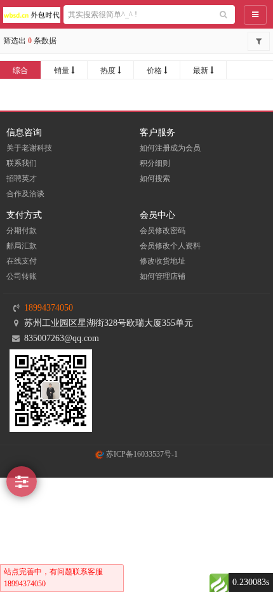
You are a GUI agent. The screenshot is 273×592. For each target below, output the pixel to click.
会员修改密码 (162, 230)
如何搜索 (155, 178)
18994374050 (48, 308)
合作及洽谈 (25, 193)
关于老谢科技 (29, 148)
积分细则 (155, 163)
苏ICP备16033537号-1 (141, 454)
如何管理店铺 (162, 276)
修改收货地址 (162, 261)
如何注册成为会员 (170, 148)
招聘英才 (21, 178)
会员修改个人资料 (170, 245)
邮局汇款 (21, 245)
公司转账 (21, 276)
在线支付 (21, 261)
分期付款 (21, 230)
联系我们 (21, 163)
